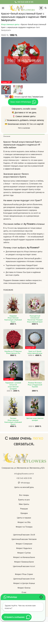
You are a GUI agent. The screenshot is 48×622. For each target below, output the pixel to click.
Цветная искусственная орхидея (35, 419)
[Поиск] (45, 8)
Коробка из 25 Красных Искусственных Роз (13, 352)
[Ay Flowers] (21, 8)
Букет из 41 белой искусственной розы (35, 352)
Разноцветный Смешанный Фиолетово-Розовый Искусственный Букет (35, 319)
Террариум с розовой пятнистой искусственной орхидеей (13, 386)
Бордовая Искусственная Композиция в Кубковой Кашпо (13, 319)
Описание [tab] (6, 136)
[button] (3, 8)
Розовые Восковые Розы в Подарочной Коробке (35, 385)
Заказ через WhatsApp (20, 102)
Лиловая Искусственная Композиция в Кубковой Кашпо (13, 421)
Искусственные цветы (10, 24)
